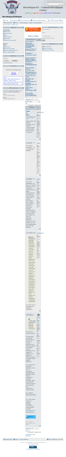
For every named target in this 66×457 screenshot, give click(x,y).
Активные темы (14, 24)
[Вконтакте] (48, 20)
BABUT (38, 179)
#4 (26, 232)
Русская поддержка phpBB (33, 443)
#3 (26, 178)
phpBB (30, 442)
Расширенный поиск (7, 62)
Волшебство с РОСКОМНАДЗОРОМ (31, 64)
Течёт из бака (33, 36)
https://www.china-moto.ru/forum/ (30, 411)
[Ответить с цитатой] (33, 112)
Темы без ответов (7, 24)
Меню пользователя (52, 27)
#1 (26, 116)
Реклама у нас (30, 13)
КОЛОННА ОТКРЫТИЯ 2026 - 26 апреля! (31, 84)
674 (37, 154)
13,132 (38, 326)
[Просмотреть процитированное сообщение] (34, 239)
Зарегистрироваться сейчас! (48, 38)
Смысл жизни (29, 41)
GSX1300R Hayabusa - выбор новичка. (30, 73)
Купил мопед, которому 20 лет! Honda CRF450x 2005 (30, 94)
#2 (26, 142)
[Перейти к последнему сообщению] (33, 41)
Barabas (38, 317)
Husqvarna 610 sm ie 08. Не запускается (30, 49)
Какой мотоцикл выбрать (29, 68)
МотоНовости (49, 13)
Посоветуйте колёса (30, 55)
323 (37, 190)
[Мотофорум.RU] (12, 7)
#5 (26, 314)
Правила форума (39, 13)
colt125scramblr (40, 112)
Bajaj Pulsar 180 (29, 70)
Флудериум (28, 53)
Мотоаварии (57, 13)
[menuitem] (13, 20)
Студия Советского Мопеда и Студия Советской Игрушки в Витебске (30, 59)
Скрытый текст (29, 416)
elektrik (38, 143)
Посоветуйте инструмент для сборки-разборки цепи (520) (30, 45)
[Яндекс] (50, 20)
